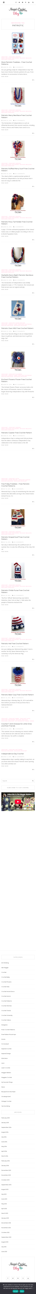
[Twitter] (19, 2)
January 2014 (5, 1165)
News (32, 721)
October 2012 (5, 1232)
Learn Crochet (5, 1068)
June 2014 (4, 1141)
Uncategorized (6, 1096)
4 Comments (18, 227)
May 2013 (4, 1203)
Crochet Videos (15, 56)
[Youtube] (28, 2)
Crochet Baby (14, 718)
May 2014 (4, 1146)
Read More (4, 76)
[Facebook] (16, 2)
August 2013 (4, 1189)
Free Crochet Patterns (10, 58)
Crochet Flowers (15, 374)
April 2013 (4, 1208)
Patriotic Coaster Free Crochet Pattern (16, 433)
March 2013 (4, 1213)
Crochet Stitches (6, 1005)
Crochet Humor (6, 996)
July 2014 (3, 1137)
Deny (21, 1291)
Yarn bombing (5, 1106)
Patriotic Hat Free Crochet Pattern (15, 643)
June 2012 (4, 1251)
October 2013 (5, 1180)
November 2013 (6, 1175)
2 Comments (18, 729)
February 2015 (5, 1118)
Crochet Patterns (8, 719)
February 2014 (5, 1161)
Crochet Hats (14, 478)
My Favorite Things (22, 721)
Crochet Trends (6, 1010)
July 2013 (3, 1194)
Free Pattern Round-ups (8, 1034)
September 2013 (6, 1184)
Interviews (4, 1058)
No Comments (19, 120)
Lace (2, 1063)
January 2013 (5, 1218)
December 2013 (6, 1170)
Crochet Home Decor (17, 323)
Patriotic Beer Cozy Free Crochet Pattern (17, 695)
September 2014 (6, 1127)
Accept (15, 1291)
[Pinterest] (22, 2)
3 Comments (18, 67)
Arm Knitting (5, 963)
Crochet (4, 56)
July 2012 (3, 1246)
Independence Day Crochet (12, 754)
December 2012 (6, 1223)
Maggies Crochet (7, 59)
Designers (4, 1025)
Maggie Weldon (25, 58)
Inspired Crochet (6, 1048)
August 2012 (4, 1242)
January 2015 (5, 1122)
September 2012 (6, 1237)
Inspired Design (6, 1053)
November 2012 (6, 1227)
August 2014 (4, 1132)
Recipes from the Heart (8, 1091)
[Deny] (34, 1288)
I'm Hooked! (5, 1044)
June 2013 (4, 1199)
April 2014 (4, 1151)
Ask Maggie (4, 967)
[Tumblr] (25, 2)
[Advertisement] (15, 841)
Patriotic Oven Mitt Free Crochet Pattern (17, 328)
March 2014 (4, 1156)
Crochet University (6, 1015)
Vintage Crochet (6, 1101)
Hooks (3, 1039)
